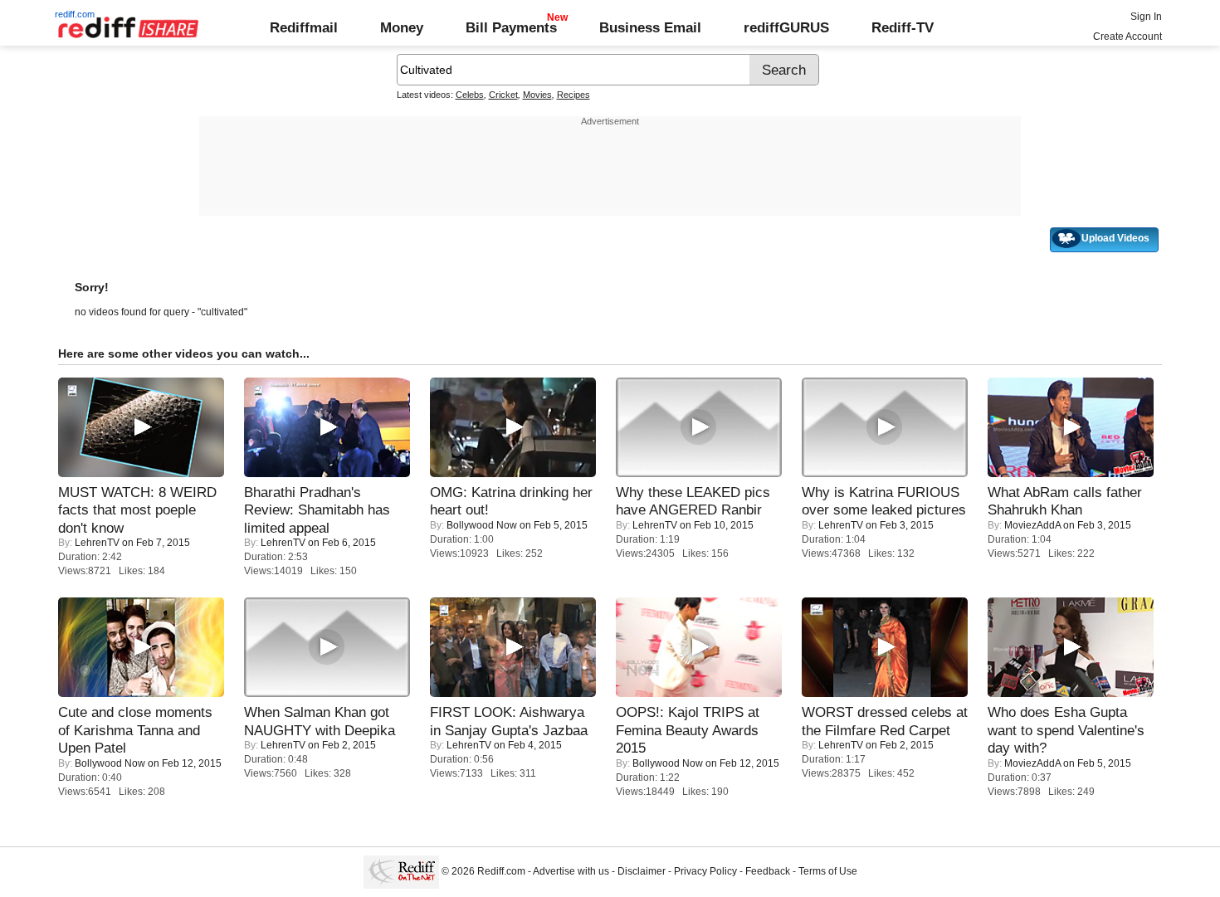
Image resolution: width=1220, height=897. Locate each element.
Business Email (650, 27)
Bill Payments (511, 27)
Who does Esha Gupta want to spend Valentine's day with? (1066, 729)
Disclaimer (641, 871)
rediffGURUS (786, 27)
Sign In (1146, 16)
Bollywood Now (482, 525)
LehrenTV (97, 542)
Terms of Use (827, 871)
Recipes (573, 95)
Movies (537, 95)
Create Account (1127, 36)
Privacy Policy (705, 871)
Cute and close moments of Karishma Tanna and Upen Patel (135, 729)
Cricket (503, 95)
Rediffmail (304, 27)
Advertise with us (571, 871)
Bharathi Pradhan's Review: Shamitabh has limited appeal (317, 510)
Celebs (470, 95)
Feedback (767, 871)
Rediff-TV (902, 27)
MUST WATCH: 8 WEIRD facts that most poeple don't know (137, 510)
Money (401, 27)
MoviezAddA (1032, 525)
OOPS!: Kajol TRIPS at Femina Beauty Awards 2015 (687, 729)
